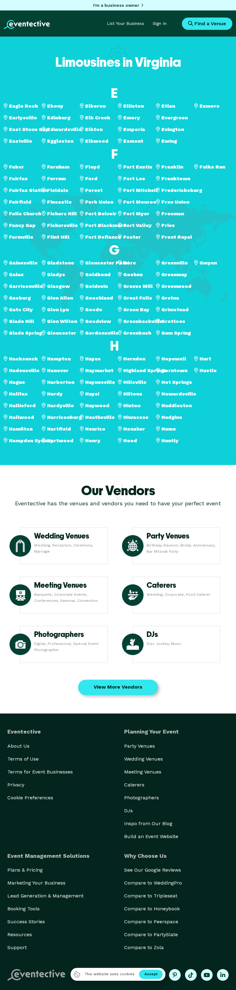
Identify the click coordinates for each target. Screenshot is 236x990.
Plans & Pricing (25, 870)
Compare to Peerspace (151, 921)
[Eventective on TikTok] (191, 975)
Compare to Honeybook (152, 909)
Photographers (141, 798)
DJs (128, 810)
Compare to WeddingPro (153, 883)
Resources (19, 934)
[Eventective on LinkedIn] (223, 975)
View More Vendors (118, 687)
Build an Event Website (151, 836)
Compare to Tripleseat (150, 896)
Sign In (160, 23)
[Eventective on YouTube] (207, 975)
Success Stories (26, 921)
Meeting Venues (142, 772)
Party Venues (139, 746)
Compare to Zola (144, 947)
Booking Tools (23, 909)
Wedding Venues (143, 759)
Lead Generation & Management (45, 896)
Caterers (134, 785)
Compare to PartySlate (151, 934)
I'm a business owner (116, 5)
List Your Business (125, 23)
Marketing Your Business (36, 883)
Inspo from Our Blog (148, 823)
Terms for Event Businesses (40, 772)
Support (17, 947)
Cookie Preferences (30, 798)
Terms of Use (23, 759)
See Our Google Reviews (152, 870)
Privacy (15, 785)
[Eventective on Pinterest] (175, 975)
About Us (18, 746)
